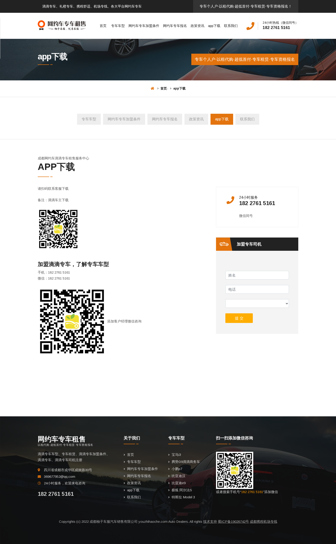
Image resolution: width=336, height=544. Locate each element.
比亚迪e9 (179, 483)
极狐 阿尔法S (182, 490)
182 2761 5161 (276, 28)
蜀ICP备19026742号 (233, 521)
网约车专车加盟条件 (143, 26)
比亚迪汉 (178, 476)
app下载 (214, 26)
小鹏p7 (177, 469)
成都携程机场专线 (263, 521)
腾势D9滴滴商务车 (186, 462)
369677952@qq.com (59, 476)
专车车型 (118, 26)
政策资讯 (197, 26)
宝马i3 (176, 455)
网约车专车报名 (175, 26)
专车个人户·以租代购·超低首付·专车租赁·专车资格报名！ (246, 6)
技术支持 (210, 521)
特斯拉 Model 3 (183, 497)
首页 (103, 26)
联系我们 (231, 26)
